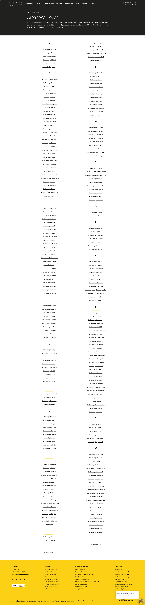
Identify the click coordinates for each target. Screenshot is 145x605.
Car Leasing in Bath (49, 108)
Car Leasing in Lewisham (96, 87)
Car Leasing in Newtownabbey (95, 186)
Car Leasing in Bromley (49, 185)
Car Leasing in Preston (95, 249)
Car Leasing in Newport (95, 182)
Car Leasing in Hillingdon (49, 514)
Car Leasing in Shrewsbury (95, 334)
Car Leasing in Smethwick (96, 345)
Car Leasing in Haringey (49, 479)
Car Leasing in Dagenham (49, 306)
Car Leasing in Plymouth (96, 239)
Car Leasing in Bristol (49, 182)
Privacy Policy (118, 570)
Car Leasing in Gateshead (49, 417)
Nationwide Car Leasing (51, 579)
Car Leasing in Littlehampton (96, 94)
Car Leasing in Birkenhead (49, 132)
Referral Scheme (49, 589)
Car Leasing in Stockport (96, 384)
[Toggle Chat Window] (141, 601)
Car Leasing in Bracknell (49, 164)
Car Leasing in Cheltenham (49, 244)
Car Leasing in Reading (95, 265)
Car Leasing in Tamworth (96, 424)
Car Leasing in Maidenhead (95, 131)
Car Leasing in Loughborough (96, 108)
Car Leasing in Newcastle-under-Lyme (95, 175)
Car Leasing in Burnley (49, 189)
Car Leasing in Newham (95, 179)
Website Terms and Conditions (123, 572)
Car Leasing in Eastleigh (49, 360)
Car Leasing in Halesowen (49, 464)
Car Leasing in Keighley (49, 553)
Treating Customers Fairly (122, 577)
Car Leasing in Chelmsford (49, 237)
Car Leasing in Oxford (96, 216)
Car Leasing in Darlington (49, 309)
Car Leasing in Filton (49, 397)
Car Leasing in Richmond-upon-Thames (96, 276)
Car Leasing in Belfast (49, 125)
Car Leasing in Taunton (95, 428)
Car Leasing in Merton (96, 149)
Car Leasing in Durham (49, 337)
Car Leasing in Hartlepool (49, 493)
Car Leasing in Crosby (49, 283)
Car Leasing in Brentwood (49, 175)
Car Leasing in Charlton (49, 230)
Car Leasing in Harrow (49, 489)
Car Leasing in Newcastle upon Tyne (96, 172)
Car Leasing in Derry (49, 316)
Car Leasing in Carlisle (49, 226)
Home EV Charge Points (81, 587)
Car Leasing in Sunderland (96, 398)
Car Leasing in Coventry (49, 268)
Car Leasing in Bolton (49, 154)
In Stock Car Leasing (50, 574)
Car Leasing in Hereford (49, 507)
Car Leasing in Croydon (49, 286)
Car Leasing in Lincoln (96, 90)
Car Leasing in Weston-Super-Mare (96, 500)
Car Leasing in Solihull (96, 348)
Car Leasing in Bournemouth (49, 161)
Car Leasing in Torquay (95, 435)
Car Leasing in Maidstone (96, 135)
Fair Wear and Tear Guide (82, 577)
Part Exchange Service (51, 587)
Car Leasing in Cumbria (49, 293)
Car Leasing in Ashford (49, 60)
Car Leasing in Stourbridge (95, 394)
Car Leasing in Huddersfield (49, 521)
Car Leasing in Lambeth (95, 73)
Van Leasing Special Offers (52, 584)
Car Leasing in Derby (49, 313)
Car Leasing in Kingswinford (96, 57)
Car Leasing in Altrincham (49, 56)
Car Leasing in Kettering (96, 46)
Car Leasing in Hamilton (49, 471)
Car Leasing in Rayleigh (95, 262)
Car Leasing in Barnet (49, 90)
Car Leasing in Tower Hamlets (95, 438)
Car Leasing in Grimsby (49, 445)
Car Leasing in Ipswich (49, 537)
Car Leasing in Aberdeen (49, 49)
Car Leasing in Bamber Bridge (49, 79)
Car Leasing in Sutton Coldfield (96, 405)
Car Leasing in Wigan (96, 511)
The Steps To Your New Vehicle (83, 572)
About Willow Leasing (81, 584)
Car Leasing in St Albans (95, 373)
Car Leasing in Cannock (49, 215)
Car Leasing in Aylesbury (49, 67)
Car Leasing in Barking (49, 86)
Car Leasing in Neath (96, 168)
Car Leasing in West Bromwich (95, 493)
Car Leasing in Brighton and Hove (49, 178)
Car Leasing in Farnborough (49, 394)
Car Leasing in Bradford (49, 168)
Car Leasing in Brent (49, 171)
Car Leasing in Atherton (49, 63)
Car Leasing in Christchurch (49, 254)
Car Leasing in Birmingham (49, 136)
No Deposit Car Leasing (51, 570)
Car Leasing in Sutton (96, 401)
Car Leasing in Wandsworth (95, 472)
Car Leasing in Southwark (96, 366)
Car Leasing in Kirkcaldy (95, 60)
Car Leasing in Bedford (49, 118)
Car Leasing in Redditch (95, 272)
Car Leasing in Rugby (96, 297)
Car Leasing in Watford (95, 482)
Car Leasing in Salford (96, 316)
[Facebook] (13, 580)
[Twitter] (17, 580)
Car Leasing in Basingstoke (49, 104)
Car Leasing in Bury (49, 196)
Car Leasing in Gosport (49, 431)
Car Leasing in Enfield (49, 371)
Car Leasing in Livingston (96, 101)
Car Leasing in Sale (96, 313)
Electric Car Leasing (50, 572)
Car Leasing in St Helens (96, 380)
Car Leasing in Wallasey (95, 458)
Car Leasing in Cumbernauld (49, 290)
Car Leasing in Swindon (95, 412)
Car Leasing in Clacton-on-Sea (49, 258)
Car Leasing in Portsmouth (95, 246)
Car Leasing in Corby (49, 265)
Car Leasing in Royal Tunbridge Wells (95, 293)
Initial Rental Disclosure (121, 587)
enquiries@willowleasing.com (20, 575)
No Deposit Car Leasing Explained (84, 574)
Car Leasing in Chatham (49, 233)
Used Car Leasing (49, 4)
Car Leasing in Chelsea (49, 240)
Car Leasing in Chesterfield (49, 251)
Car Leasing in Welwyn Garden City (95, 490)
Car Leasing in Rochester (96, 283)
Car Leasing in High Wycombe (49, 510)
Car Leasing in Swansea (95, 408)
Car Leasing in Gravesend (49, 434)
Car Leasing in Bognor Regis (49, 150)
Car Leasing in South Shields (96, 362)
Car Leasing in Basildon (49, 101)
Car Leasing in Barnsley (49, 93)
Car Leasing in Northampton (96, 189)
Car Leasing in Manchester (95, 138)
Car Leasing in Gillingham (49, 420)
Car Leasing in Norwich (95, 193)
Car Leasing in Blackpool (49, 143)
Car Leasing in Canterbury (49, 219)
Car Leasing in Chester (49, 247)
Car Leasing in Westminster (95, 497)
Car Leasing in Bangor (49, 83)
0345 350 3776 (16, 570)
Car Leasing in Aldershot (49, 53)
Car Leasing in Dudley (49, 327)
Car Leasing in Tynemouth (95, 442)
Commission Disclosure (121, 582)
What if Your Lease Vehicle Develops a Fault (87, 582)
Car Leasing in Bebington (49, 115)
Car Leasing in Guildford (49, 449)
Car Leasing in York (95, 544)
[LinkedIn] (25, 580)
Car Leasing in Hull (49, 525)
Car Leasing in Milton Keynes (96, 156)
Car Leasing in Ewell (49, 378)
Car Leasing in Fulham (49, 404)
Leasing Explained (80, 570)
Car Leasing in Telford (96, 431)
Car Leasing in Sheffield (95, 327)
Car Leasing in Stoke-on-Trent (95, 391)
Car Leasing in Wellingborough (95, 486)
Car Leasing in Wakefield (96, 454)
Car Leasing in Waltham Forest (95, 465)
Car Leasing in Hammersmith (49, 475)
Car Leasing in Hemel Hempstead (49, 503)
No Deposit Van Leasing (51, 577)
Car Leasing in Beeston (49, 122)
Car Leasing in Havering (49, 500)
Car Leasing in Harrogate (49, 486)
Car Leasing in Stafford (95, 369)
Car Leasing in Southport (96, 359)
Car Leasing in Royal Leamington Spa (95, 290)
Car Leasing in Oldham (95, 212)
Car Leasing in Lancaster (96, 76)
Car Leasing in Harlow (49, 482)
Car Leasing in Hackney (49, 461)
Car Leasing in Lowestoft (96, 112)
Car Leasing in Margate (95, 145)
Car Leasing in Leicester (95, 83)
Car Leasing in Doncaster (49, 323)
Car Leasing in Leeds (96, 80)
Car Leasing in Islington (49, 540)
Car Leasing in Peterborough (96, 235)
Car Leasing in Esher (49, 374)
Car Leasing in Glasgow (49, 424)
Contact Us (93, 4)
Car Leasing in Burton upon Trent (49, 192)
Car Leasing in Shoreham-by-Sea (96, 331)
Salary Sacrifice (79, 589)
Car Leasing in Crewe (49, 279)
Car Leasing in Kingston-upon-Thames (96, 53)
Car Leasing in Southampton (96, 352)
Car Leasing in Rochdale (95, 279)
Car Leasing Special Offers (52, 582)
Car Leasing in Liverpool (95, 98)
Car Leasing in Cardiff (49, 222)
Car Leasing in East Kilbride (49, 353)
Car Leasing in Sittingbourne (96, 338)
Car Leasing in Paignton (95, 228)
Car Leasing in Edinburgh (49, 364)
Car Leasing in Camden (49, 212)
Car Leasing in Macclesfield (95, 128)
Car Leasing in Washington (95, 479)
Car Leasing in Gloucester (49, 427)
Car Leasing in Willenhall (95, 514)
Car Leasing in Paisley (96, 232)
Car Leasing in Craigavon (49, 272)
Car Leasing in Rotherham (96, 286)
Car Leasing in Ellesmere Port (49, 367)
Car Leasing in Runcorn (95, 301)
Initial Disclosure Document (122, 574)
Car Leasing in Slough (96, 341)
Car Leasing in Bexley (49, 129)
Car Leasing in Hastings (49, 496)
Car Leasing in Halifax (49, 468)
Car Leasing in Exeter (49, 382)
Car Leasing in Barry (49, 97)
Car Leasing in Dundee (49, 330)
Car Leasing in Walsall (96, 461)
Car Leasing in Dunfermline (49, 334)
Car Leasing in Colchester (49, 261)
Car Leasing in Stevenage (96, 376)
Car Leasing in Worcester (96, 525)
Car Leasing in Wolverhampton (95, 521)
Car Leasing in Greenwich (49, 441)
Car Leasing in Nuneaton (96, 200)
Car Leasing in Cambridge (49, 208)
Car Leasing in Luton (96, 115)
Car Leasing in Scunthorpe (96, 323)
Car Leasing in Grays (49, 438)
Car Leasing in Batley (49, 111)
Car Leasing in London (96, 105)
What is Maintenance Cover (82, 579)
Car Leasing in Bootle (49, 157)
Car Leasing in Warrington (96, 475)
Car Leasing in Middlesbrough (95, 152)
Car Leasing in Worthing (95, 529)
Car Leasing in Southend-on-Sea (96, 355)
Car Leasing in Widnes (96, 507)
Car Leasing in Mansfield (96, 142)
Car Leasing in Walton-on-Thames (95, 468)
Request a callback (130, 5)
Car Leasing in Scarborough (95, 320)
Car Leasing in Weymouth (96, 504)
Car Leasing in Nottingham (95, 196)
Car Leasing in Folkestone (49, 401)
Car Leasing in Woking (96, 518)
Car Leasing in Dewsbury (49, 320)
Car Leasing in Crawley (49, 276)
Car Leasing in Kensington (95, 43)
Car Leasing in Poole (96, 242)
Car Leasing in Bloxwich (49, 146)
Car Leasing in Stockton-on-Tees (96, 387)
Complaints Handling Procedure (123, 584)
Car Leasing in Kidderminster (96, 50)
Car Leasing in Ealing (49, 350)
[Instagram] (21, 580)
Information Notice (120, 579)
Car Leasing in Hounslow (49, 517)
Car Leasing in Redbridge (96, 269)
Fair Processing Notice (121, 589)
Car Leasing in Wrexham (95, 532)
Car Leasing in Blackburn (49, 139)
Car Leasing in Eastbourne (49, 357)
